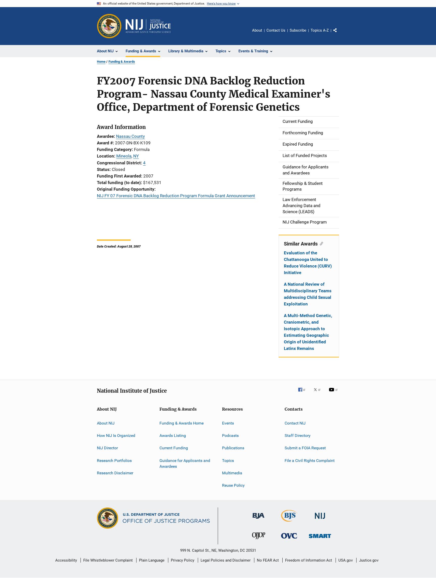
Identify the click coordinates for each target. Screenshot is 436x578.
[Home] (148, 26)
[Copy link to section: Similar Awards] (320, 243)
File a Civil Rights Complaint (310, 460)
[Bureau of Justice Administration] (258, 519)
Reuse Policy (233, 485)
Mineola (123, 156)
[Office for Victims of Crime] (289, 539)
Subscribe (298, 30)
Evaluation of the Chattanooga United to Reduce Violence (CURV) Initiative (308, 262)
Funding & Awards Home (181, 422)
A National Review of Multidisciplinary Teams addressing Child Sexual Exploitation (308, 294)
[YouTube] (334, 393)
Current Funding (173, 448)
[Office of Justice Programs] (109, 26)
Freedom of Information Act (308, 560)
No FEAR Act (268, 560)
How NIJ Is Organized (116, 435)
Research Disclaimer (115, 473)
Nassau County (130, 136)
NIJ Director (107, 448)
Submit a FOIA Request (305, 448)
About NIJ (106, 422)
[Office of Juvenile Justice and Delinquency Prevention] (258, 540)
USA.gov (345, 560)
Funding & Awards (121, 61)
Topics (228, 460)
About (257, 30)
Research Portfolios (114, 460)
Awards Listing (172, 435)
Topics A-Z (320, 30)
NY (136, 156)
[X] (318, 393)
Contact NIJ (295, 422)
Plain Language (152, 560)
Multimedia (232, 473)
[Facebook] (303, 393)
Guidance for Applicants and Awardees (184, 463)
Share (339, 34)
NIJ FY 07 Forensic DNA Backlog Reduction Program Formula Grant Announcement (176, 195)
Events (228, 422)
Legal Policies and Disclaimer (226, 560)
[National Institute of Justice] (320, 520)
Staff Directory (298, 435)
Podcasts (230, 435)
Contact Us (275, 30)
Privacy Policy (182, 560)
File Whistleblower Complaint (108, 560)
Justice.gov (368, 560)
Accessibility (66, 560)
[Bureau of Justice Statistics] (289, 522)
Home (101, 61)
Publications (233, 448)
